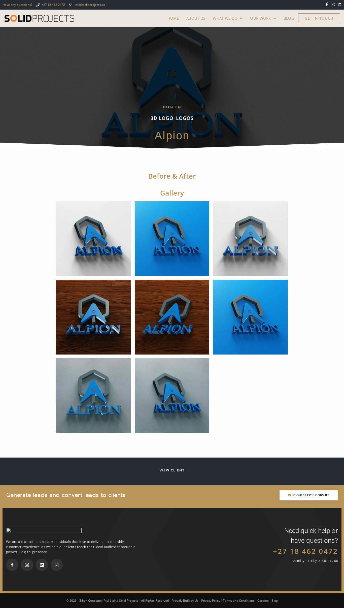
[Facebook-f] (327, 4)
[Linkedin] (339, 4)
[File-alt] (57, 565)
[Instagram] (333, 4)
